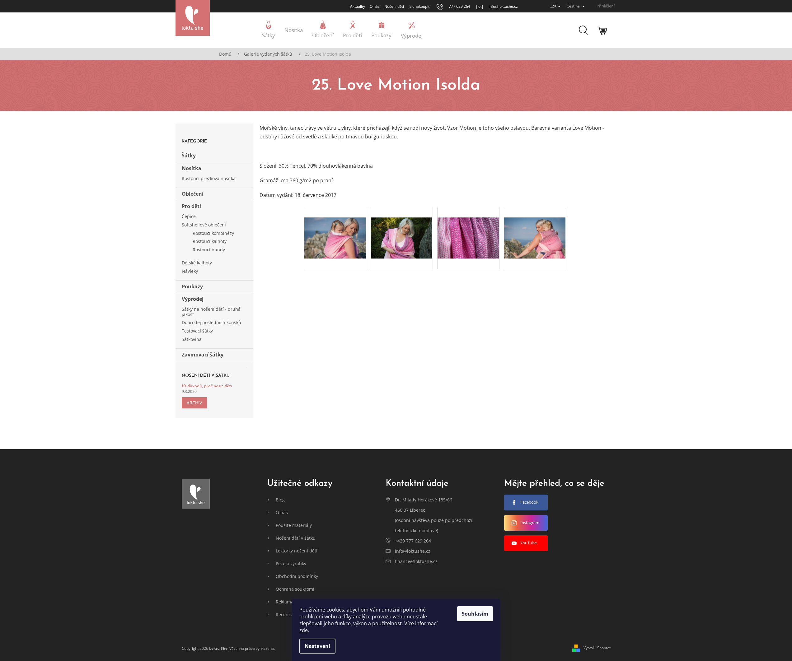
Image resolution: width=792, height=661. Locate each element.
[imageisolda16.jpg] (335, 227)
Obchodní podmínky (297, 576)
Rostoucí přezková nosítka (209, 178)
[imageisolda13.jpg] (535, 227)
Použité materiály (294, 525)
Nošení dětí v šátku (296, 538)
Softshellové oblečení (204, 225)
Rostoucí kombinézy (213, 233)
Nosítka (191, 168)
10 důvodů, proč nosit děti (207, 386)
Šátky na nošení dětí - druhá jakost (211, 311)
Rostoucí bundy (209, 250)
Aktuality (357, 6)
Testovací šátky (197, 331)
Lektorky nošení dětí (296, 551)
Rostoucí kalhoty (210, 241)
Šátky (189, 155)
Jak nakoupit (419, 6)
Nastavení (317, 646)
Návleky (190, 271)
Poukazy (192, 286)
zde (303, 630)
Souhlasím (475, 613)
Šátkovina (192, 339)
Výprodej (193, 299)
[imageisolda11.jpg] (402, 227)
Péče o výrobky (291, 563)
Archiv (194, 403)
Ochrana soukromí (295, 589)
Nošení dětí (394, 6)
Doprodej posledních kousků (211, 322)
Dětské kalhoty (197, 263)
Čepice (189, 216)
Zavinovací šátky (202, 354)
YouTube (528, 543)
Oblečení (193, 193)
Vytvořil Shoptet (597, 648)
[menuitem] (268, 30)
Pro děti (191, 206)
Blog (280, 500)
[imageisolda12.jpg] (468, 227)
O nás (375, 6)
